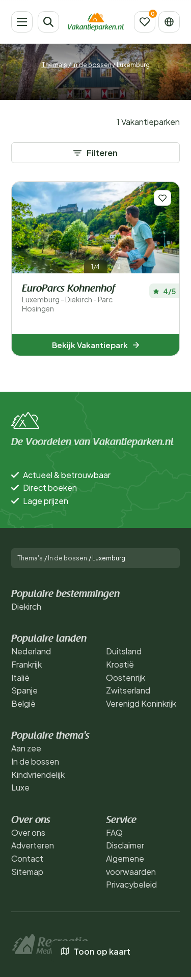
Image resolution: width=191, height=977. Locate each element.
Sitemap (27, 871)
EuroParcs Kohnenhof (68, 298)
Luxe (20, 787)
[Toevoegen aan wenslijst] (162, 198)
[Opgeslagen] (144, 22)
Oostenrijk (125, 677)
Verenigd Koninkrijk (141, 703)
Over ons (28, 832)
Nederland (31, 651)
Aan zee (26, 748)
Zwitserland (128, 690)
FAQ (114, 832)
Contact (27, 858)
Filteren (102, 152)
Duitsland (124, 651)
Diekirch (26, 606)
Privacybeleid (131, 884)
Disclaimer (125, 845)
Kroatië (120, 664)
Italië (20, 677)
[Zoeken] (48, 22)
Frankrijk (26, 664)
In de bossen (92, 65)
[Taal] (169, 22)
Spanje (24, 690)
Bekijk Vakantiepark (90, 345)
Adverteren (32, 845)
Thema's (54, 65)
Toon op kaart (102, 951)
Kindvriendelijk (38, 774)
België (23, 703)
